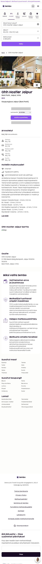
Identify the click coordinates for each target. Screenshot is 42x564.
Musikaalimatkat (6, 407)
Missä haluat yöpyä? (10, 23)
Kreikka (23, 367)
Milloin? (5, 30)
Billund (3, 381)
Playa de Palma (6, 383)
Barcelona (24, 383)
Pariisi (23, 381)
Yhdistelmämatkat (26, 402)
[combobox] (19, 25)
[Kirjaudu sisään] (33, 6)
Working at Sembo (21, 503)
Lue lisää (5, 216)
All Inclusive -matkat (7, 402)
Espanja (4, 362)
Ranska (4, 367)
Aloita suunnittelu (21, 117)
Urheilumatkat (6, 404)
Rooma (23, 386)
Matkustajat (7, 37)
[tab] (5, 16)
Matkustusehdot (21, 499)
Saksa (3, 370)
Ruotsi (23, 370)
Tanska (23, 362)
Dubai (23, 391)
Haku (21, 44)
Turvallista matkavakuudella (21, 507)
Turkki (3, 365)
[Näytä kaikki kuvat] (36, 85)
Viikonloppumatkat (27, 407)
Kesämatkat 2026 (6, 399)
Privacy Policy (21, 495)
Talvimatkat (24, 399)
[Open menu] (38, 6)
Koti (3, 53)
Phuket (4, 388)
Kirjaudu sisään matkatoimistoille (21, 519)
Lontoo (4, 386)
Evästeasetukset (22, 526)
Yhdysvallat (24, 373)
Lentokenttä (14, 112)
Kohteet (21, 511)
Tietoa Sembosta (21, 491)
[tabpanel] (21, 33)
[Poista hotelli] (38, 24)
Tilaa (21, 554)
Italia (22, 365)
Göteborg (4, 391)
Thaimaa (4, 373)
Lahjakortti (21, 515)
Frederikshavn (25, 388)
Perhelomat (24, 404)
